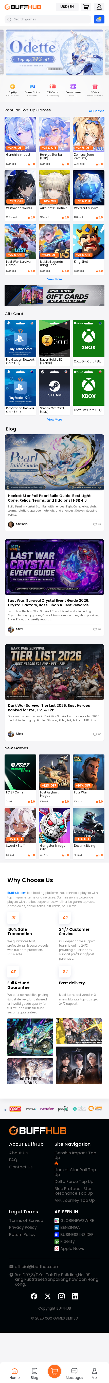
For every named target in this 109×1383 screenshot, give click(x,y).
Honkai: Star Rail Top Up (75, 1172)
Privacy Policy (23, 1227)
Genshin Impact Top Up (75, 1155)
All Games (96, 111)
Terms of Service (26, 1220)
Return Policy (22, 1234)
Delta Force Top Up (74, 1181)
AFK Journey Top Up (75, 1200)
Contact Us (20, 1167)
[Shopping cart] (86, 7)
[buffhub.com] (23, 7)
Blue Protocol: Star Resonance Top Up (74, 1191)
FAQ (13, 1160)
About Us (18, 1153)
